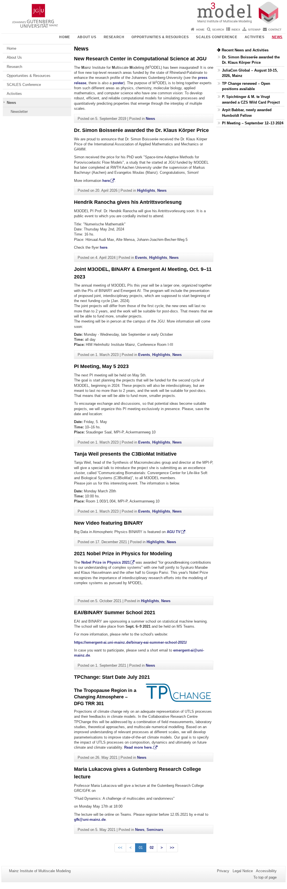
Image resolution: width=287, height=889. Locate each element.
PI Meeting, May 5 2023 (101, 366)
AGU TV (173, 532)
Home (200, 29)
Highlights (146, 190)
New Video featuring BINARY (108, 523)
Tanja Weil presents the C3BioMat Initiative (125, 454)
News (277, 37)
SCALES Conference (216, 37)
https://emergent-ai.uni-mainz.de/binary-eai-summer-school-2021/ (130, 642)
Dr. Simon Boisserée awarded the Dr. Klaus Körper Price (141, 130)
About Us (86, 37)
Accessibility (266, 871)
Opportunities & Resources (160, 37)
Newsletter (19, 111)
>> (172, 847)
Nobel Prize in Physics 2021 (105, 562)
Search (218, 29)
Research (114, 37)
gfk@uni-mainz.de (90, 819)
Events (141, 257)
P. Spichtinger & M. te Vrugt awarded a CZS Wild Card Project (251, 99)
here (106, 181)
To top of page (265, 877)
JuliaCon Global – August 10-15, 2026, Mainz (250, 73)
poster (118, 83)
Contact (274, 29)
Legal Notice (243, 871)
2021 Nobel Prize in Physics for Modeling (123, 553)
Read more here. (138, 747)
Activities (255, 37)
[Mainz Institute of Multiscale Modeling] (143, 12)
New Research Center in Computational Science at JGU (140, 58)
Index (236, 29)
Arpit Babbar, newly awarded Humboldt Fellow (247, 112)
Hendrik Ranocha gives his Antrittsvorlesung (128, 202)
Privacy (223, 871)
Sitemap (254, 29)
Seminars (155, 830)
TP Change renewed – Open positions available (246, 86)
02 (152, 847)
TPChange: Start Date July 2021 (112, 677)
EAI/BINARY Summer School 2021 (114, 612)
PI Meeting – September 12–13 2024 (252, 123)
